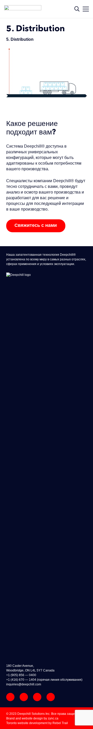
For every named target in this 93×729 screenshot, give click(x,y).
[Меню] (87, 9)
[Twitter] (37, 697)
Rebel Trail (60, 723)
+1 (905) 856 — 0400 (21, 675)
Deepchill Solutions (31, 714)
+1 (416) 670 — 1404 (21, 680)
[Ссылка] (24, 9)
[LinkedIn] (51, 697)
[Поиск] (77, 9)
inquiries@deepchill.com (23, 684)
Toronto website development (27, 723)
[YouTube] (10, 697)
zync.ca (53, 718)
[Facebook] (24, 697)
